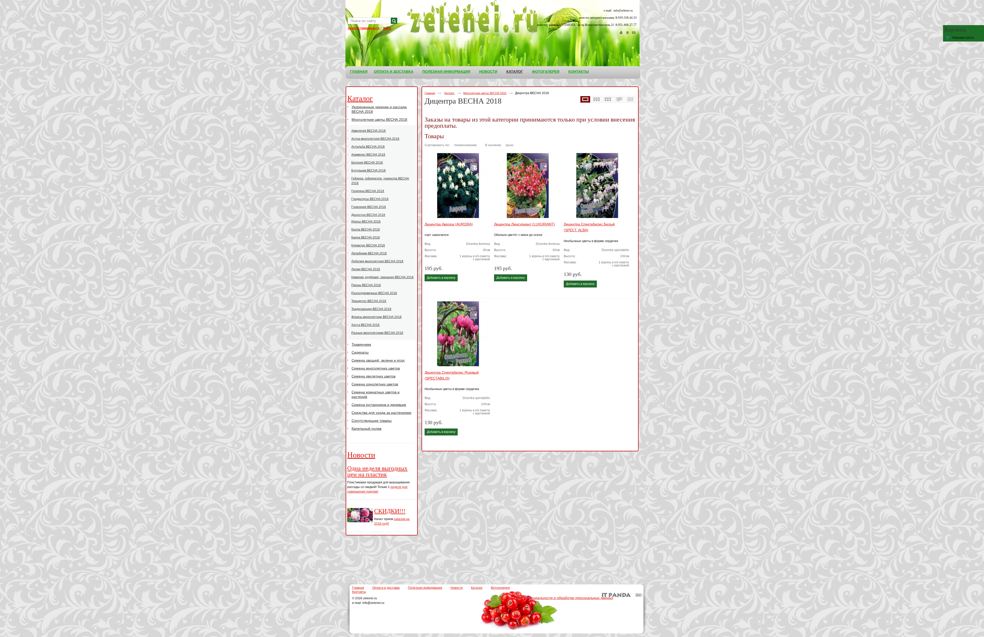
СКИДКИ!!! (389, 511)
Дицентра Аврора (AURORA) (449, 224)
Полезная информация (425, 588)
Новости (361, 455)
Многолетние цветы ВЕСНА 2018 (485, 93)
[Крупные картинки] (585, 99)
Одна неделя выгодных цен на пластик (377, 471)
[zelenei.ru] (493, 27)
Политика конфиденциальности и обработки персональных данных (556, 598)
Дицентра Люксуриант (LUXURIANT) (524, 224)
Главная (430, 93)
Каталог (514, 71)
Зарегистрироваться (363, 28)
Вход (387, 28)
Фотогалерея (500, 588)
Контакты (359, 592)
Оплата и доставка (386, 588)
